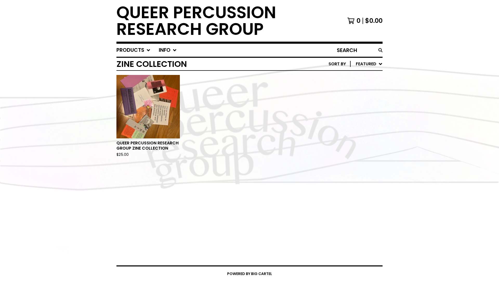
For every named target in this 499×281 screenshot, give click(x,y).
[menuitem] (133, 50)
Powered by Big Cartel (249, 273)
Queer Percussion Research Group (196, 20)
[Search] (380, 50)
